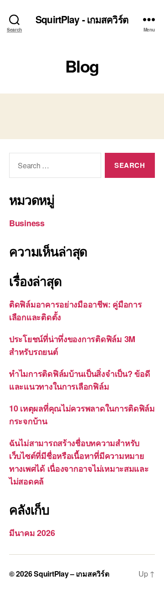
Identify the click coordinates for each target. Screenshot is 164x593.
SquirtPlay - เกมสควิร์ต (82, 19)
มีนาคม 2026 (32, 533)
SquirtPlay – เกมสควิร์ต (71, 573)
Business (27, 223)
